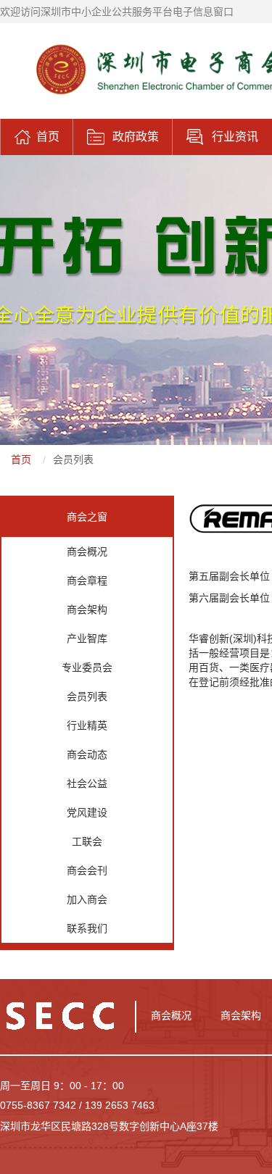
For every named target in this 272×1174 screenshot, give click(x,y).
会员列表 (73, 459)
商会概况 (87, 551)
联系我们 (87, 928)
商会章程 (87, 580)
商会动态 (87, 754)
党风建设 (87, 812)
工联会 (87, 841)
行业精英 (87, 725)
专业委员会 (87, 667)
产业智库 (87, 638)
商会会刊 (87, 870)
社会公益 (87, 783)
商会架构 (87, 609)
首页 (21, 459)
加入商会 (87, 899)
